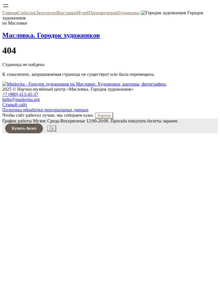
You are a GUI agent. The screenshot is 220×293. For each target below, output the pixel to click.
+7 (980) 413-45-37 (20, 94)
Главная (10, 12)
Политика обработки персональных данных (45, 109)
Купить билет (24, 128)
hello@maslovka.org (21, 99)
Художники (128, 12)
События (26, 12)
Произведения (103, 12)
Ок (51, 128)
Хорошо (104, 115)
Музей (82, 12)
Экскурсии (46, 12)
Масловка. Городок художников (51, 35)
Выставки (66, 12)
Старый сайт (14, 104)
